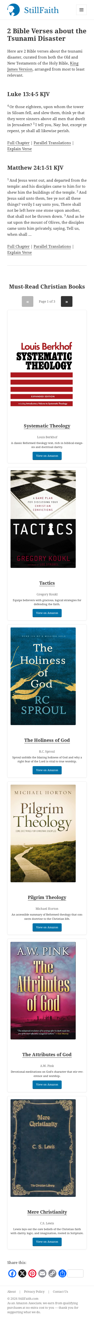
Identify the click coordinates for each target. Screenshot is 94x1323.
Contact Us (60, 1291)
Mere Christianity (47, 1212)
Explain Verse (19, 148)
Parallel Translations (52, 142)
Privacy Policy (34, 1291)
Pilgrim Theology (47, 897)
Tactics (47, 583)
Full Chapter (18, 142)
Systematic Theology (47, 426)
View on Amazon (47, 456)
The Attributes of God (47, 1054)
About (11, 1291)
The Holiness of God (47, 740)
